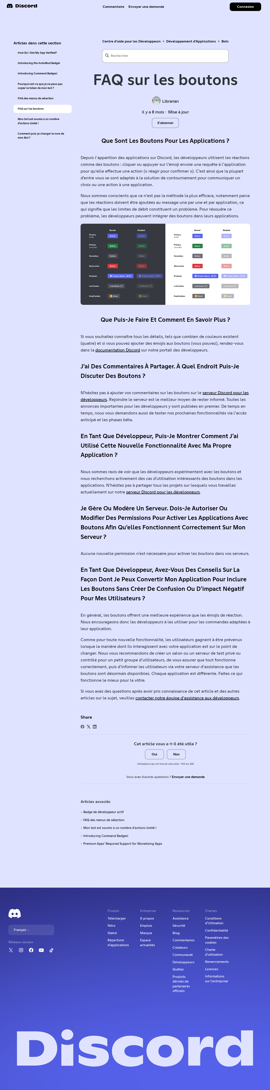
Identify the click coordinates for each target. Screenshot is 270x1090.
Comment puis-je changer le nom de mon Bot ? (41, 135)
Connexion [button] (245, 6)
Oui (154, 754)
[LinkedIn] (95, 727)
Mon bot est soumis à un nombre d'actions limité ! (38, 121)
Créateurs (180, 947)
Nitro (111, 925)
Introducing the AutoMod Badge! (39, 63)
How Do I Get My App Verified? (37, 53)
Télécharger (117, 918)
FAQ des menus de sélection (36, 98)
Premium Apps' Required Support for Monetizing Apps (122, 843)
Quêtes (178, 969)
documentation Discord (117, 350)
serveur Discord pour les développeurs (163, 492)
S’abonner (165, 123)
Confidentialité (216, 930)
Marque (146, 933)
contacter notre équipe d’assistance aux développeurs (187, 698)
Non (176, 754)
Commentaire (113, 6)
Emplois (146, 925)
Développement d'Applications (191, 41)
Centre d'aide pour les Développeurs (131, 41)
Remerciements (217, 961)
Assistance (181, 918)
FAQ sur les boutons (31, 109)
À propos (147, 918)
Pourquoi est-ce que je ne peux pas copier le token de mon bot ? (40, 86)
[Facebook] (82, 727)
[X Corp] (88, 727)
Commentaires (183, 940)
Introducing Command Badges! (37, 73)
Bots (225, 41)
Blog (176, 933)
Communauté (183, 954)
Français (20, 930)
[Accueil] (22, 7)
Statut (112, 933)
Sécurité (179, 925)
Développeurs (183, 962)
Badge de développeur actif (103, 812)
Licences (211, 969)
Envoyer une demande (146, 6)
